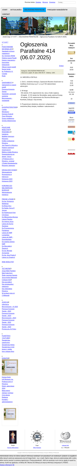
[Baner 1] (13, 443)
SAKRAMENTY (7, 82)
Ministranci (5, 112)
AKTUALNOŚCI (16, 10)
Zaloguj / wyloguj (7, 393)
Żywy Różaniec (7, 116)
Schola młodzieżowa (9, 121)
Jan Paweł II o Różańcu (10, 145)
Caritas (4, 109)
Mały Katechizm (7, 273)
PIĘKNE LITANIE (8, 199)
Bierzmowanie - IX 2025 (10, 306)
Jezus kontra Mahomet (9, 277)
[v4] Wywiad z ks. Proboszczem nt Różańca (7, 382)
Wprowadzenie (7, 172)
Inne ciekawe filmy (8, 351)
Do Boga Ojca (6, 206)
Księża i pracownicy (8, 60)
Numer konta (6, 69)
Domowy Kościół (7, 114)
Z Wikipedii (5, 295)
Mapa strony (6, 390)
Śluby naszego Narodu (9, 275)
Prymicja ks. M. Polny (9, 329)
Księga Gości (6, 377)
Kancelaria (5, 62)
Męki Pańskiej (37, 447)
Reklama (5, 397)
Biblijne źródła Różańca (10, 152)
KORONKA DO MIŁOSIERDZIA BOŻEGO (7, 188)
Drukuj (61, 66)
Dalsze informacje (6, 465)
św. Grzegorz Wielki (8, 56)
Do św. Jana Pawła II (9, 255)
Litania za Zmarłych (8, 257)
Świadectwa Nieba (8, 345)
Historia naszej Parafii (9, 58)
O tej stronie (6, 395)
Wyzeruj (45, 2)
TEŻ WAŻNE (6, 268)
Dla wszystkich (7, 282)
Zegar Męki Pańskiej (9, 271)
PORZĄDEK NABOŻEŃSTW (57, 10)
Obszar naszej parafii (9, 67)
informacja (5, 304)
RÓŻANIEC (6, 132)
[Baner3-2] (65, 443)
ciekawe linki (65, 445)
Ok (13, 465)
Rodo (4, 76)
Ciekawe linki (6, 280)
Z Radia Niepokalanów (9, 163)
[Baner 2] (37, 443)
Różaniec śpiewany (8, 165)
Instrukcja (5, 134)
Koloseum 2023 (7, 181)
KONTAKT (6, 14)
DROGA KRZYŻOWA (9, 170)
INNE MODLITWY (8, 262)
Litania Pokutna (7, 219)
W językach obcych (8, 293)
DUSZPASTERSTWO (9, 107)
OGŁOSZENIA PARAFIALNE (34, 10)
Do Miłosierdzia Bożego (10, 217)
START (4, 10)
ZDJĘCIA (5, 302)
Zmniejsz (52, 2)
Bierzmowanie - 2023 (9, 318)
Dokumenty (5, 65)
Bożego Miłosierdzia (12, 447)
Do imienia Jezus (7, 221)
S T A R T (14, 37)
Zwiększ (38, 2)
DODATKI (5, 358)
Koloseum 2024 (7, 179)
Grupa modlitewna (8, 118)
